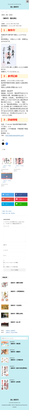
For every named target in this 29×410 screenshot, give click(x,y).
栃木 (9, 213)
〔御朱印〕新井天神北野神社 (18, 368)
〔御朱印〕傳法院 (15, 343)
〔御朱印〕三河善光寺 (16, 360)
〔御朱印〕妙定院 (15, 382)
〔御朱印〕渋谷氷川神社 (11, 332)
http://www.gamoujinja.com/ (15, 135)
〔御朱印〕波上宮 (15, 322)
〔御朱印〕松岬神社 (10, 330)
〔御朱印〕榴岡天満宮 (16, 283)
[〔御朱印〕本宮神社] (19, 161)
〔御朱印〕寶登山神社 (16, 313)
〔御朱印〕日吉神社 (16, 305)
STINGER (14, 407)
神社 (7, 211)
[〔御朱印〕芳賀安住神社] (6, 176)
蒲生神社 (13, 213)
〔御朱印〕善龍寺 (15, 351)
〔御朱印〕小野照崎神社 (17, 291)
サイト (4, 255)
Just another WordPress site (14, 402)
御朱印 (3, 211)
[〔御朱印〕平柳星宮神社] (6, 161)
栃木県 (9, 211)
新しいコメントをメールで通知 (10, 262)
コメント (6, 226)
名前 (5, 244)
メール (5, 250)
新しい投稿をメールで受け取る (10, 266)
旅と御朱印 (14, 7)
